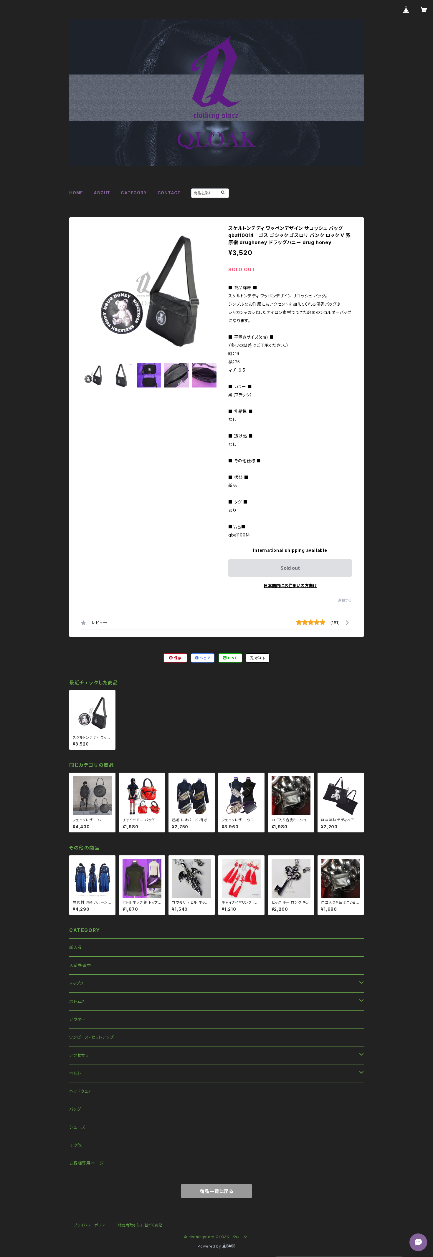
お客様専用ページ (86, 1162)
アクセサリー (81, 1055)
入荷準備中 (80, 965)
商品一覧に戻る (216, 1191)
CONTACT (169, 192)
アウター (77, 1019)
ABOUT (102, 192)
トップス (76, 983)
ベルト (75, 1073)
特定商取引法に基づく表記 (140, 1225)
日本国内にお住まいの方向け (290, 585)
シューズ (77, 1127)
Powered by (210, 1246)
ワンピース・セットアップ (91, 1037)
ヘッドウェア (80, 1091)
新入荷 (75, 947)
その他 (75, 1144)
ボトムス (77, 1001)
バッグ (75, 1109)
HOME (76, 192)
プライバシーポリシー (91, 1225)
